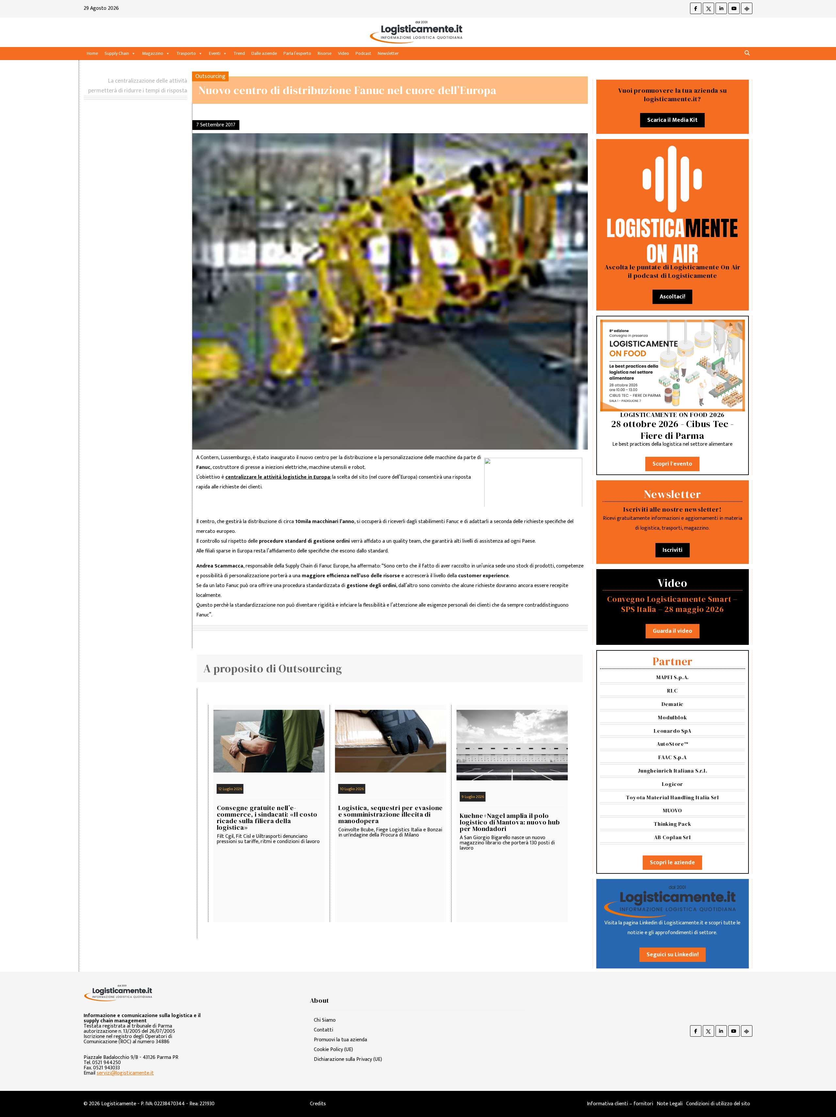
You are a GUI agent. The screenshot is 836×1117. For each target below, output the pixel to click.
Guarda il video (672, 631)
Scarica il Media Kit (672, 120)
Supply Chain (116, 53)
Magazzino (152, 53)
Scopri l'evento (672, 464)
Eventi (214, 53)
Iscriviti (673, 550)
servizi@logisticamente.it (125, 1073)
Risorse (324, 53)
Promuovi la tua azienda (340, 1039)
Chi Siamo (325, 1020)
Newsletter (388, 53)
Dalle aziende (264, 53)
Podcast (363, 53)
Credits (318, 1103)
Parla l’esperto (297, 53)
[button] (747, 53)
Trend (239, 53)
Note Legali (670, 1103)
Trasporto (186, 53)
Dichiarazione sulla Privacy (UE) (348, 1059)
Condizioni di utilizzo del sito (718, 1103)
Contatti (323, 1030)
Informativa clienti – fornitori (620, 1103)
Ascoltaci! (672, 297)
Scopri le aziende (672, 863)
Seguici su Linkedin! (673, 955)
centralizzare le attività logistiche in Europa (277, 477)
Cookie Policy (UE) (333, 1049)
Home (92, 53)
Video (343, 53)
